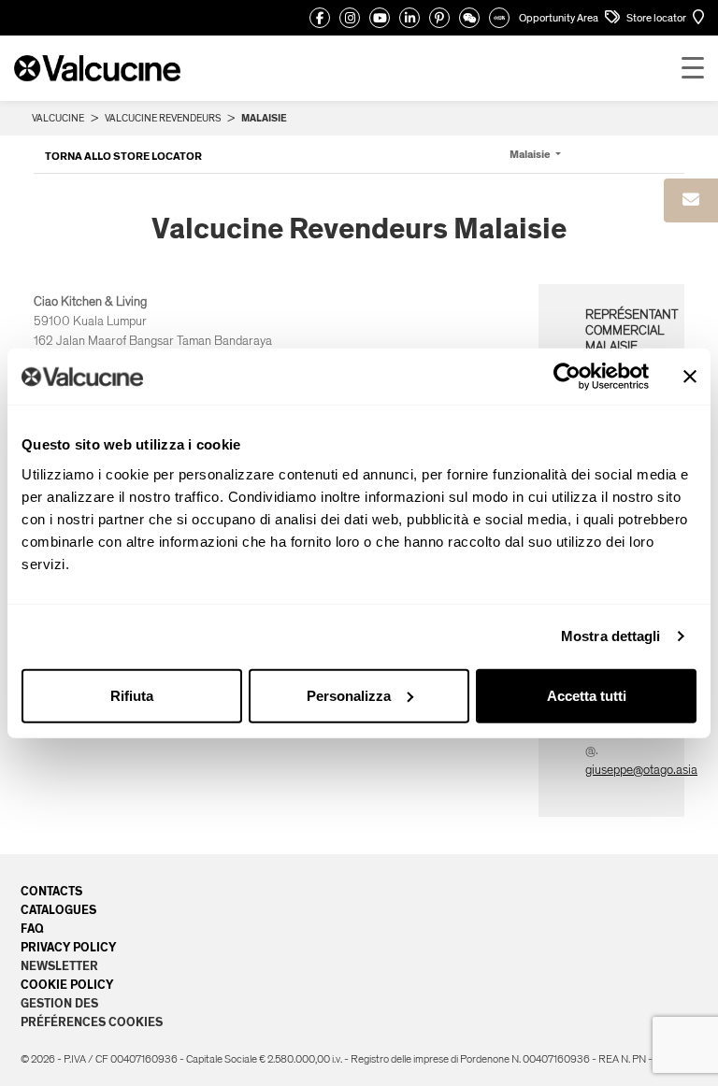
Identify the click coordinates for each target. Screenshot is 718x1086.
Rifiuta (131, 695)
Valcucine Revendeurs (163, 118)
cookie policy (67, 985)
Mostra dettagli (611, 636)
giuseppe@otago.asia (641, 770)
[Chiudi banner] (689, 376)
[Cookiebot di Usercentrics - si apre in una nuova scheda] (567, 377)
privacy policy (68, 947)
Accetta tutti (586, 695)
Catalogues (58, 910)
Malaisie (531, 154)
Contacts (51, 891)
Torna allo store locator (123, 156)
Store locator (657, 17)
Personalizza (349, 695)
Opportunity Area (559, 17)
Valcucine (58, 118)
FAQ (32, 929)
